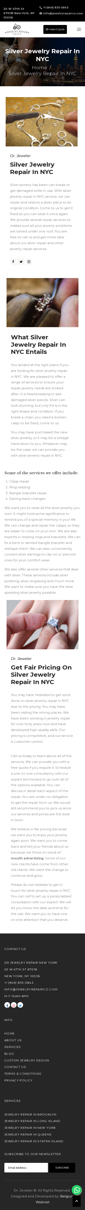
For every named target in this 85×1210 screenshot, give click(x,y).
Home (39, 68)
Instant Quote (56, 29)
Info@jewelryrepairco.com (63, 13)
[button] (77, 1201)
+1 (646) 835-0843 (55, 7)
